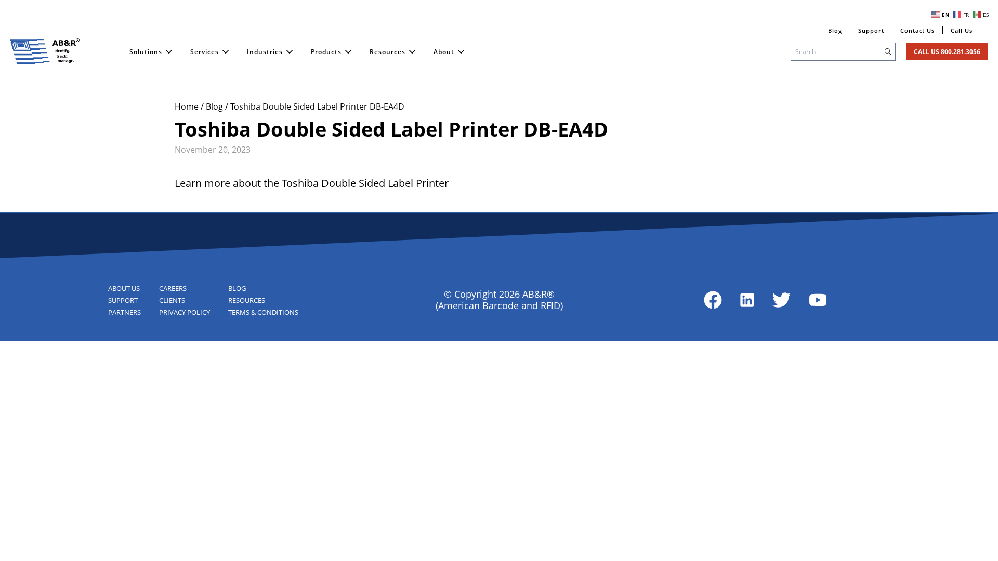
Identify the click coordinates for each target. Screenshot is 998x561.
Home (188, 106)
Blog (215, 106)
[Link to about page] (713, 300)
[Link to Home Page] (45, 51)
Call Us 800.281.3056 (947, 51)
